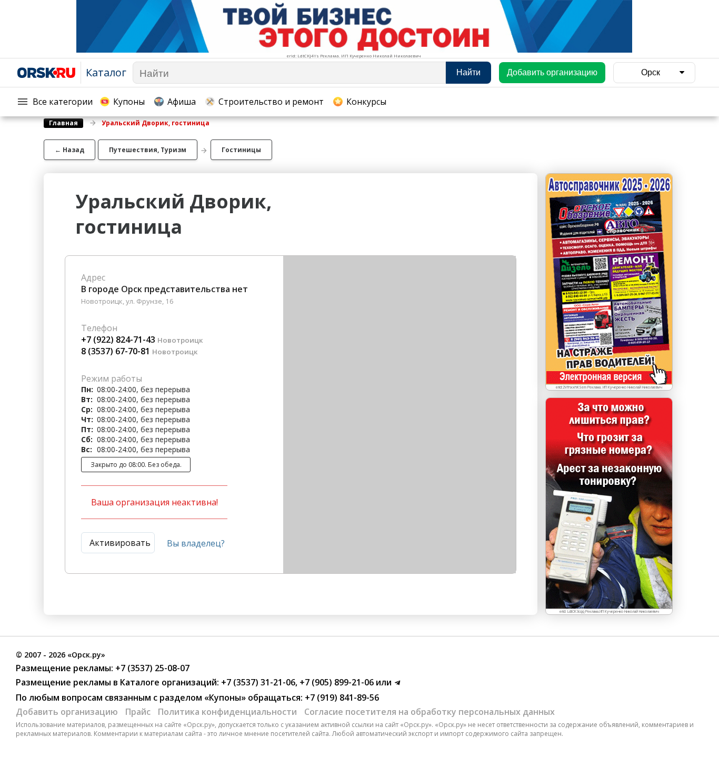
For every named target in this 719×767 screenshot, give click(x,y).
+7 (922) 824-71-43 (118, 339)
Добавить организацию (67, 712)
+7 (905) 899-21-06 (335, 682)
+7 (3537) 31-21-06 (257, 682)
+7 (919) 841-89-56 (341, 697)
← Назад (69, 149)
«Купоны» (225, 697)
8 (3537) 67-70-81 (115, 351)
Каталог (106, 72)
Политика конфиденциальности (227, 712)
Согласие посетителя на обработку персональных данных (429, 712)
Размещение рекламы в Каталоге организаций (116, 682)
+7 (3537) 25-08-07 (151, 668)
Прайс (138, 712)
